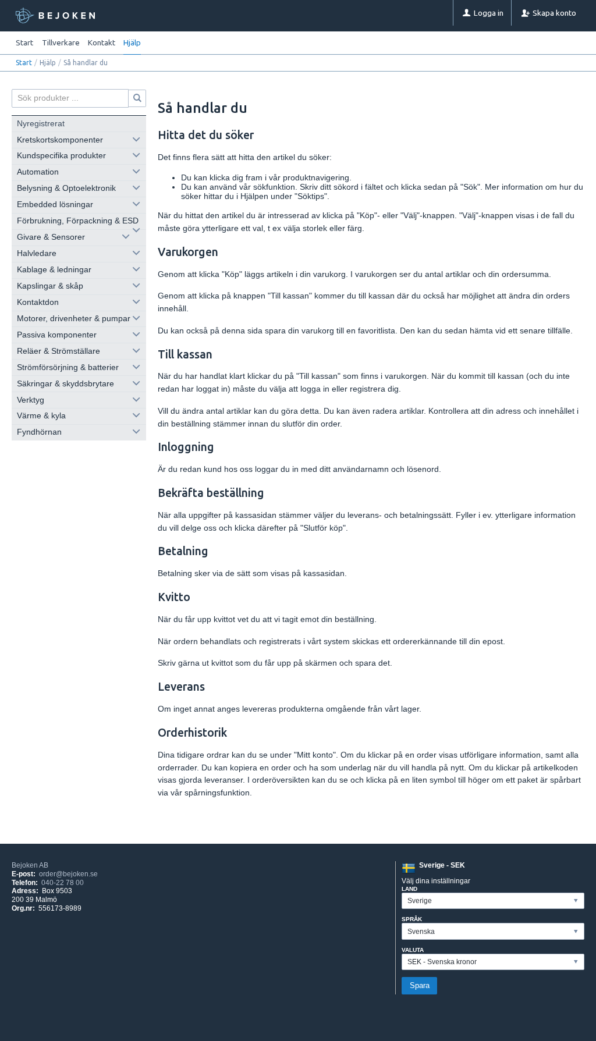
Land (409, 889)
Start (24, 42)
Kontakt (101, 42)
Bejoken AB (30, 865)
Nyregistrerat (41, 123)
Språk (412, 919)
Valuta (413, 950)
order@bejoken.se (68, 874)
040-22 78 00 (62, 883)
